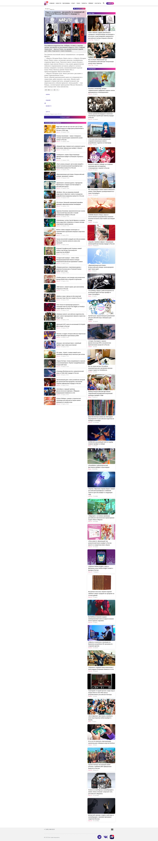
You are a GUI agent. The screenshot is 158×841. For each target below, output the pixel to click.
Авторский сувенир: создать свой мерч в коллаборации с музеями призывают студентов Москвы (101, 817)
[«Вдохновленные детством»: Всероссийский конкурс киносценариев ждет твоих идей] (101, 256)
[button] (112, 829)
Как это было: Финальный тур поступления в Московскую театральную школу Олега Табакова (101, 61)
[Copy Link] (57, 90)
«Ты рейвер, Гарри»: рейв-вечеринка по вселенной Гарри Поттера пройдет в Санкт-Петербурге (101, 292)
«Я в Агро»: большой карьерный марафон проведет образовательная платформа (69, 203)
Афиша (89, 270)
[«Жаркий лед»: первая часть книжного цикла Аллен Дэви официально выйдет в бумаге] (50, 148)
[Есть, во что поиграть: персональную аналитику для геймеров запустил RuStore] (101, 732)
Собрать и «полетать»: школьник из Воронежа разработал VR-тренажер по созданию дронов (100, 644)
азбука (48, 94)
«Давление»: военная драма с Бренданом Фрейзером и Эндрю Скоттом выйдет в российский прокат (69, 184)
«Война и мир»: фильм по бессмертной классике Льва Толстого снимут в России (69, 297)
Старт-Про (90, 40)
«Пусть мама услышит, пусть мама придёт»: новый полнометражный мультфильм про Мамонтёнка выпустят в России (70, 166)
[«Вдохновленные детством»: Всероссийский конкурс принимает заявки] (50, 176)
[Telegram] (45, 90)
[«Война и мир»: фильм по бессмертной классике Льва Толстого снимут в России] (50, 298)
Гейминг (90, 3)
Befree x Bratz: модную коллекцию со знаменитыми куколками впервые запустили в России (70, 231)
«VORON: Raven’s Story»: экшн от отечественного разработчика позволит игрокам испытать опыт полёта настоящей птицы (101, 217)
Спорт (73, 3)
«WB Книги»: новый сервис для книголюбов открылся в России (70, 288)
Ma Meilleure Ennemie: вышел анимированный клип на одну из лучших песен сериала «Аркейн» (101, 618)
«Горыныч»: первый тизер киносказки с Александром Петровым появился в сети (101, 668)
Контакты (98, 3)
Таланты (84, 3)
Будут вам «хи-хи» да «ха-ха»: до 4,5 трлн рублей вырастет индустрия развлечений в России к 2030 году (70, 128)
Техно (78, 3)
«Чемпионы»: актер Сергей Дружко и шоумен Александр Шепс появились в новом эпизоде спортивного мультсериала (70, 222)
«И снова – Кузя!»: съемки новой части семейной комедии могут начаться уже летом (70, 353)
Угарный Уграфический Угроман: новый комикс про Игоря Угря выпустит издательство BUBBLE (69, 250)
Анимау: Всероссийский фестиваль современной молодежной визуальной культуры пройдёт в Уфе (100, 393)
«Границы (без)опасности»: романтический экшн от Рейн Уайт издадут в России (70, 372)
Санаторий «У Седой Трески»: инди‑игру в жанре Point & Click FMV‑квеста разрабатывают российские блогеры (101, 692)
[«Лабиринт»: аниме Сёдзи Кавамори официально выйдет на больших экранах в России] (50, 157)
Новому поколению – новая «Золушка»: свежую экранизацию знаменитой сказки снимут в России (69, 137)
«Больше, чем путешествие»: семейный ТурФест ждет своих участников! (68, 344)
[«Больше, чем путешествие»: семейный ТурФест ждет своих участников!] (50, 345)
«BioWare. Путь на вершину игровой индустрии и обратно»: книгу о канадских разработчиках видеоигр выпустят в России (70, 194)
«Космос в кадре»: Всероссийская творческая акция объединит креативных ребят (71, 334)
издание (48, 100)
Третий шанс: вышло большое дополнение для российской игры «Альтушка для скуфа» (101, 317)
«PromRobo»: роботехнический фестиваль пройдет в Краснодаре (98, 466)
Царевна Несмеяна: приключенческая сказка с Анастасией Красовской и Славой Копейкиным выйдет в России (70, 212)
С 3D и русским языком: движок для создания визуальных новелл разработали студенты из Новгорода (99, 141)
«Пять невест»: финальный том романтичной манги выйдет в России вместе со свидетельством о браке (100, 543)
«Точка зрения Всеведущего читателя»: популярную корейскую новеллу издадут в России (101, 115)
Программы (66, 3)
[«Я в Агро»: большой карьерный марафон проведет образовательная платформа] (50, 204)
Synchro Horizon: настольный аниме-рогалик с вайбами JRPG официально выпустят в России (99, 766)
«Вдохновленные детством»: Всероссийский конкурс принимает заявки (70, 175)
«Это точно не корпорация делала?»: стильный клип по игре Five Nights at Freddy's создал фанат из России (70, 306)
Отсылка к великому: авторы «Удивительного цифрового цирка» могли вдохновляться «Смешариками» (101, 90)
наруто (48, 111)
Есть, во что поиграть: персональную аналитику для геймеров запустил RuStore (101, 742)
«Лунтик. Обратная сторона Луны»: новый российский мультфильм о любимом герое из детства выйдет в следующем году (101, 491)
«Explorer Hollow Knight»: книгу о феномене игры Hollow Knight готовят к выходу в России (100, 568)
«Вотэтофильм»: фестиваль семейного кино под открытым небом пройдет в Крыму (100, 718)
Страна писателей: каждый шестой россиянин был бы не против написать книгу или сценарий (70, 241)
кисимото (48, 106)
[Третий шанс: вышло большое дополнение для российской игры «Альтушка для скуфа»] (101, 306)
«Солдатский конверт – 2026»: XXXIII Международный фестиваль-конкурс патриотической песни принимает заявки (69, 259)
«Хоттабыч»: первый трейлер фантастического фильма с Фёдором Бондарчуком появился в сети (67, 391)
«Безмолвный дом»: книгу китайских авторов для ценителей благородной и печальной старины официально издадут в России (70, 381)
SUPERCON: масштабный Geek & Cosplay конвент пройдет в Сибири (100, 443)
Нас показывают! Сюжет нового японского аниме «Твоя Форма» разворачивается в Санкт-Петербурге (101, 191)
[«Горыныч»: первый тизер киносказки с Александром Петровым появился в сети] (101, 658)
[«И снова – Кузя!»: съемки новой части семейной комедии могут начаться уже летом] (50, 354)
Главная (51, 3)
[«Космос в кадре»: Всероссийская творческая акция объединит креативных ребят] (50, 335)
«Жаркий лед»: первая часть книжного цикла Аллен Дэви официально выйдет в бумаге (70, 147)
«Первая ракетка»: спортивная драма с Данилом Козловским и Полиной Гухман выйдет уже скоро (68, 269)
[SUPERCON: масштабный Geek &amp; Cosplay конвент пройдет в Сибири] (101, 433)
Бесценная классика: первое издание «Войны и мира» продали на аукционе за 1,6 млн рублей (101, 593)
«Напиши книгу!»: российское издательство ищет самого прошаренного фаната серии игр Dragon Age (70, 316)
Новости (58, 3)
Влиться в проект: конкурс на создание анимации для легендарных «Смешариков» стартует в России (100, 166)
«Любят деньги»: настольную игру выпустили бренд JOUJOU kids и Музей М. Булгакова (70, 278)
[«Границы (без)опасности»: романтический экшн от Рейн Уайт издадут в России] (50, 373)
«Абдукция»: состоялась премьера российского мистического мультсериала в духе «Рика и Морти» (101, 517)
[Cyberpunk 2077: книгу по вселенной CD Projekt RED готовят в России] (50, 326)
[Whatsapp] (51, 90)
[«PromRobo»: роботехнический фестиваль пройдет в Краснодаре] (101, 456)
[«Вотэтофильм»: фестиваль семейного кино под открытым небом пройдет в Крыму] (101, 707)
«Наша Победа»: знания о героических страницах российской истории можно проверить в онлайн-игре (68, 400)
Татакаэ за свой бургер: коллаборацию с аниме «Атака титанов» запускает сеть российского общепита (101, 791)
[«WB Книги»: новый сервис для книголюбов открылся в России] (50, 288)
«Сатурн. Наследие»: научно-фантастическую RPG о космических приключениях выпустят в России (99, 343)
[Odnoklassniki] (54, 90)
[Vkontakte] (48, 90)
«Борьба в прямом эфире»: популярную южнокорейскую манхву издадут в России (101, 243)
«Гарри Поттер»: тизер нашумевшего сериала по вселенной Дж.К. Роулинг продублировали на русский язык (70, 363)
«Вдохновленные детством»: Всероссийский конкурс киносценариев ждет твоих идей (101, 267)
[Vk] (106, 837)
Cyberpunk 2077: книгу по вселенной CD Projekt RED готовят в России (70, 325)
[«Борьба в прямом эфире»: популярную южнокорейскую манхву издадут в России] (101, 232)
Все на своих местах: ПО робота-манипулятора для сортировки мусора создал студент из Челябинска (100, 368)
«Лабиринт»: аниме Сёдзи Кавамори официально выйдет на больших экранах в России (69, 156)
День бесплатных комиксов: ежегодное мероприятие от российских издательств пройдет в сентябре (101, 418)
